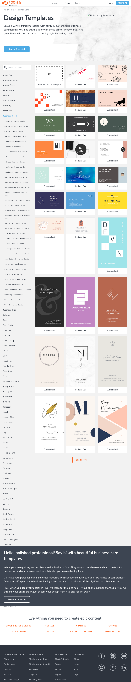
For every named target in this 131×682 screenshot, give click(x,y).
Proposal (7, 494)
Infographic (8, 387)
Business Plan (10, 310)
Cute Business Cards (13, 131)
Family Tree (8, 366)
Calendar (7, 315)
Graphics (81, 626)
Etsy (5, 356)
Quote (6, 504)
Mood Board (9, 453)
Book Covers (9, 101)
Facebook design (11, 680)
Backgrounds (9, 90)
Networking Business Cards (16, 228)
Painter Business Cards (14, 233)
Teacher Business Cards (15, 279)
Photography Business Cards (17, 249)
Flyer (5, 376)
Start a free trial (17, 49)
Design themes (18, 631)
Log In (110, 3)
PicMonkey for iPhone (39, 659)
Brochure (7, 111)
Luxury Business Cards (14, 205)
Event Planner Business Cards (17, 152)
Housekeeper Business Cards (17, 187)
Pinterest (7, 463)
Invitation (8, 397)
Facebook (7, 361)
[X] (113, 668)
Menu (5, 448)
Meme (6, 443)
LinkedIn (7, 427)
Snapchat (7, 529)
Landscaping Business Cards (17, 200)
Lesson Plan (8, 417)
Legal (76, 674)
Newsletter (8, 458)
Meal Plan (8, 438)
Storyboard (8, 535)
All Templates (9, 10)
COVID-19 (8, 499)
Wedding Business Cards (15, 294)
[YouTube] (124, 656)
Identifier (7, 75)
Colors (50, 631)
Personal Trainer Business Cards (19, 238)
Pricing (67, 3)
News (76, 664)
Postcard (7, 473)
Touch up (8, 674)
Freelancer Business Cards (16, 172)
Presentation (9, 484)
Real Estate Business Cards (16, 259)
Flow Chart (8, 371)
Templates (33, 669)
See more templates (16, 599)
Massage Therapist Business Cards (17, 217)
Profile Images (10, 489)
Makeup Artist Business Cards (18, 210)
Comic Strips (9, 341)
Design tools (9, 664)
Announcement (10, 80)
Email (5, 351)
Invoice (6, 402)
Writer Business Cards (14, 300)
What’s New (60, 680)
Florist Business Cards (14, 167)
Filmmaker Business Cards (16, 157)
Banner (6, 95)
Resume (6, 509)
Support (58, 674)
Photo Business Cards (14, 243)
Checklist (7, 330)
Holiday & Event (11, 381)
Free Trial (122, 3)
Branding (7, 106)
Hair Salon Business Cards (16, 177)
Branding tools (35, 680)
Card (5, 320)
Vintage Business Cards (15, 284)
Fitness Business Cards (14, 162)
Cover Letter (9, 346)
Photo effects (112, 631)
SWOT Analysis (10, 540)
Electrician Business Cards (16, 141)
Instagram (8, 392)
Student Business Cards (15, 269)
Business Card (10, 116)
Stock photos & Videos (18, 626)
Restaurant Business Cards (16, 264)
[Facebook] (102, 656)
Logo (5, 432)
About (77, 659)
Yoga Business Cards (13, 305)
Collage (6, 335)
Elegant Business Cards (15, 146)
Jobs (76, 669)
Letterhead (8, 422)
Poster (6, 478)
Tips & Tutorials (62, 659)
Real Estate (8, 514)
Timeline (7, 545)
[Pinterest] (102, 668)
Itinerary (7, 407)
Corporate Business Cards (16, 126)
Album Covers (10, 85)
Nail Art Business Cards (15, 223)
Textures (112, 626)
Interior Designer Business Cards (16, 194)
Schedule (7, 524)
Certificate (8, 325)
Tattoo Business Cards (14, 274)
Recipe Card (9, 519)
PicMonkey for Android (39, 664)
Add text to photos (81, 631)
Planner (6, 468)
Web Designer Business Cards (17, 289)
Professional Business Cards (17, 254)
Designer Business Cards (15, 136)
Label (5, 412)
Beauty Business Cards (14, 121)
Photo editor (9, 659)
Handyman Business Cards (16, 182)
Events (58, 664)
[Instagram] (113, 656)
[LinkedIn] (124, 668)
